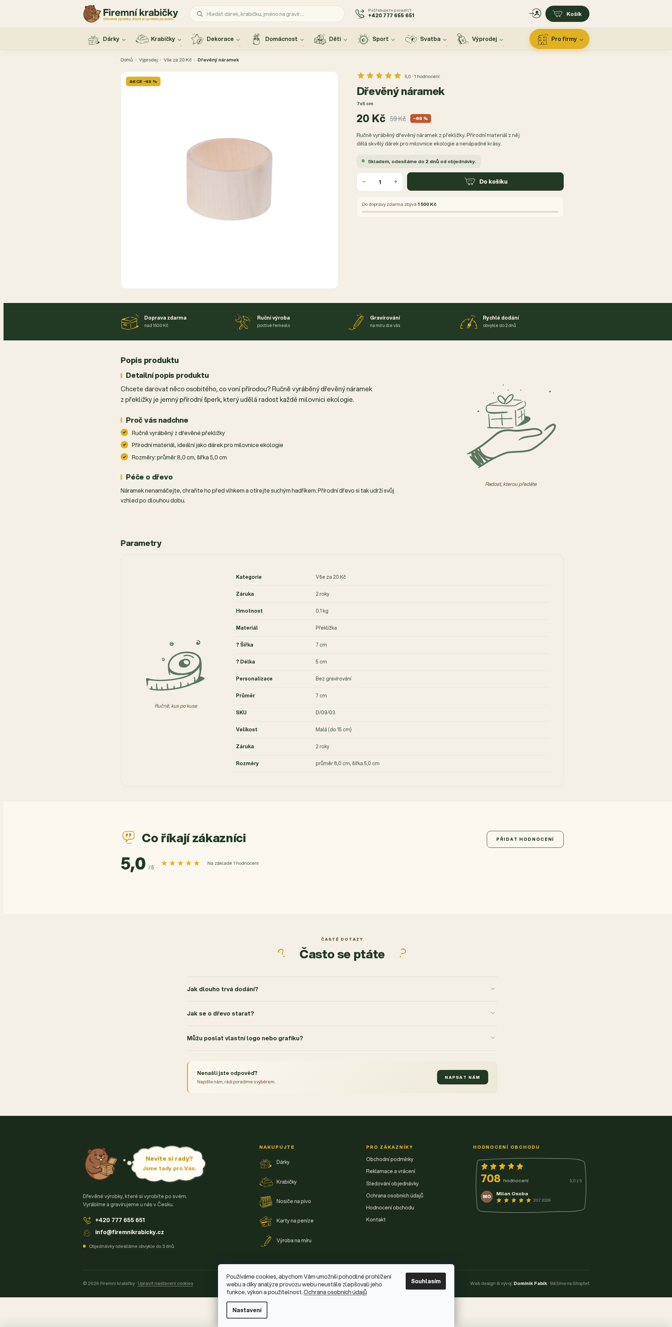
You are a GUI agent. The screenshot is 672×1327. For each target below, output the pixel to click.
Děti (335, 39)
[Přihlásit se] (535, 14)
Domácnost (281, 39)
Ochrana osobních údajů (335, 1292)
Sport (381, 39)
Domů (127, 59)
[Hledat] (199, 13)
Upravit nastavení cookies (165, 1283)
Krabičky (163, 39)
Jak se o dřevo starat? (220, 1013)
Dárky (111, 39)
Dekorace (220, 39)
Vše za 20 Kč (178, 59)
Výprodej (484, 39)
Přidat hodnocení (525, 839)
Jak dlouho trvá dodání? (222, 989)
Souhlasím (426, 1281)
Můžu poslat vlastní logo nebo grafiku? (245, 1038)
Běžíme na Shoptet (569, 1283)
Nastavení (246, 1310)
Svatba (430, 39)
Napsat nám (462, 1077)
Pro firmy (564, 39)
